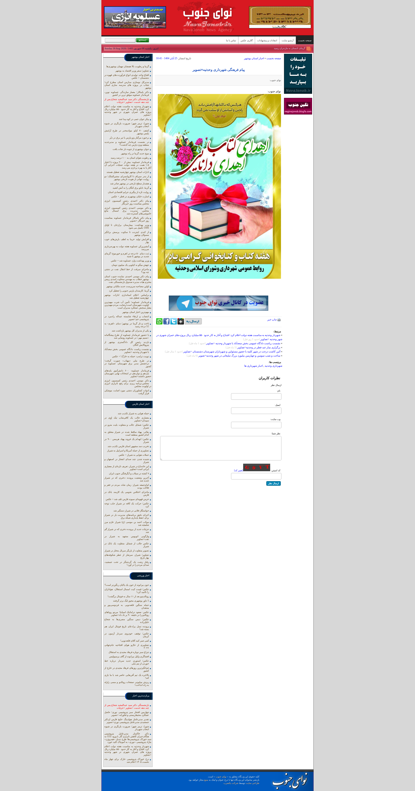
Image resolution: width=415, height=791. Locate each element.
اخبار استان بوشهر (254, 58)
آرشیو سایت (288, 40)
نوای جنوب (221, 776)
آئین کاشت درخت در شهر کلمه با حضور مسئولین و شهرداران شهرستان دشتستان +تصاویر (231, 351)
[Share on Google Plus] (180, 323)
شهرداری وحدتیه (273, 365)
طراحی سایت (252, 783)
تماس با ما (231, 40)
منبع (206, 779)
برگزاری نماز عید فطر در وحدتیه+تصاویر (258, 347)
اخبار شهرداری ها (253, 365)
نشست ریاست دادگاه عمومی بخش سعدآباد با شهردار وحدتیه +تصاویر (243, 343)
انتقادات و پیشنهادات (267, 40)
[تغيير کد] (238, 470)
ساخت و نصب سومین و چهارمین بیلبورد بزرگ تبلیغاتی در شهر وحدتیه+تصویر (239, 355)
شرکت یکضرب (230, 783)
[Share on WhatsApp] (159, 323)
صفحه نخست (304, 40)
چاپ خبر (272, 319)
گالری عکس (247, 40)
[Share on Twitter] (173, 323)
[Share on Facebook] (166, 323)
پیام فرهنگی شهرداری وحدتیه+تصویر (219, 70)
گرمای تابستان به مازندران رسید (289, 48)
